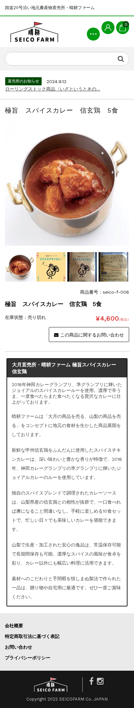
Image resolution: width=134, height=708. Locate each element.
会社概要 (14, 625)
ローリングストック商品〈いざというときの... (52, 89)
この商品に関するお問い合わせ (92, 334)
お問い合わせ (18, 647)
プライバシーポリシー (27, 657)
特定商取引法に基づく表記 (32, 636)
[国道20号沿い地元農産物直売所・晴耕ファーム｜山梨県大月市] (34, 31)
